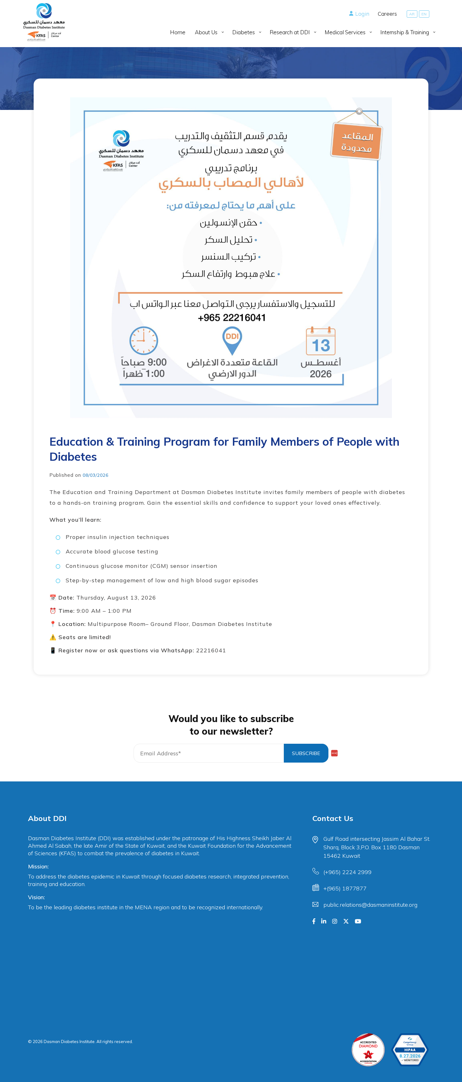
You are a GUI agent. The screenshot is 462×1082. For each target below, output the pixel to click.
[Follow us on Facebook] (313, 921)
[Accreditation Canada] (368, 1049)
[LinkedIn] (323, 921)
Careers (387, 13)
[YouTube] (358, 921)
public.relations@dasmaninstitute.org (370, 904)
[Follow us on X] (346, 921)
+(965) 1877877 (344, 888)
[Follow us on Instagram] (334, 921)
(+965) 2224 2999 (347, 872)
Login (362, 13)
